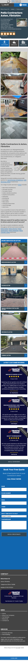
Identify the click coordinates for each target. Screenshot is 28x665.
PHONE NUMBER (6, 493)
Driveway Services (7, 633)
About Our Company (8, 615)
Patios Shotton (13, 229)
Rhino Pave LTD (5, 9)
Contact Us (5, 620)
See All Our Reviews (14, 462)
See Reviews (4, 36)
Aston (13, 9)
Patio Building (6, 634)
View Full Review (14, 391)
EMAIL (3, 500)
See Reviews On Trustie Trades (14, 601)
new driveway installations (15, 180)
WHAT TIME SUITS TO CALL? (9, 513)
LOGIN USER (14, 658)
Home (4, 613)
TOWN (3, 507)
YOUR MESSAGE (6, 519)
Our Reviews (5, 617)
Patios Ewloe (4, 229)
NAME (3, 486)
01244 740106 (16, 479)
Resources (5, 619)
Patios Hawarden (14, 230)
